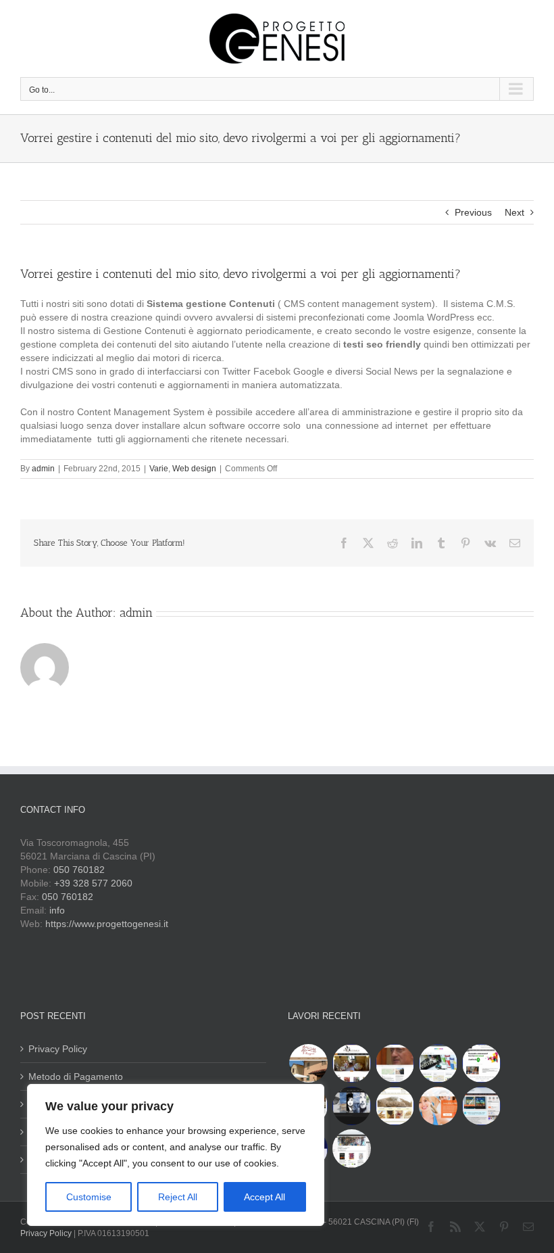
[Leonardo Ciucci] (351, 1106)
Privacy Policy (57, 1048)
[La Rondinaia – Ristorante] (351, 1063)
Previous (473, 212)
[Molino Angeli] (394, 1106)
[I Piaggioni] (308, 1063)
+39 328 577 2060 (93, 883)
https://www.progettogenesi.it (106, 923)
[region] (175, 1155)
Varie (158, 468)
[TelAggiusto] (481, 1106)
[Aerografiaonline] (438, 1063)
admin (43, 468)
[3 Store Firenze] (481, 1063)
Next (514, 212)
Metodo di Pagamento (75, 1076)
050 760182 (79, 869)
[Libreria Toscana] (351, 1148)
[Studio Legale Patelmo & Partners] (394, 1063)
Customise (88, 1196)
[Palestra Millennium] (438, 1106)
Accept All (264, 1196)
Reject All (177, 1196)
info (57, 910)
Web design (194, 468)
